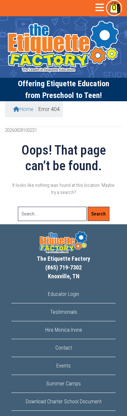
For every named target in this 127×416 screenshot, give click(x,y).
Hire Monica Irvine (63, 330)
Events (63, 366)
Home (27, 109)
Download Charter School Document (64, 401)
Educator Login (63, 294)
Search (98, 214)
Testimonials (63, 312)
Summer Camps (63, 384)
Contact (63, 348)
